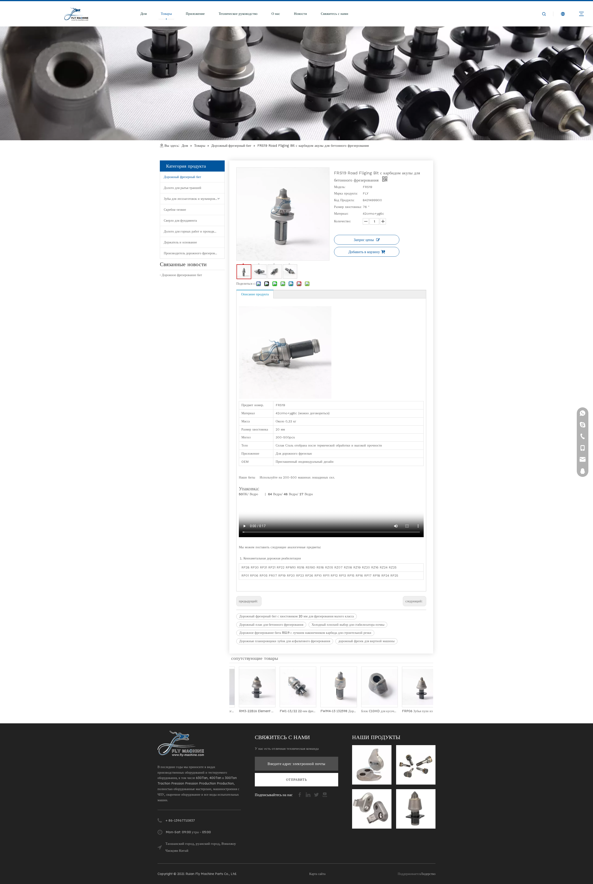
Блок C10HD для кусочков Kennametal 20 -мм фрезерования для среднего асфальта (372, 711)
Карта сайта (317, 874)
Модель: (339, 187)
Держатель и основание (180, 242)
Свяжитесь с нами (334, 13)
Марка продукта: (346, 193)
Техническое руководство (238, 13)
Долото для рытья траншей (182, 188)
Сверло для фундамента (180, 220)
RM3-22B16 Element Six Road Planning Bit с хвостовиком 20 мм (250, 711)
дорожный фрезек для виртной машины (366, 641)
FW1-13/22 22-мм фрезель (290, 711)
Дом (143, 13)
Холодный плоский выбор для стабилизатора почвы (348, 624)
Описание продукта (255, 294)
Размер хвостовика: (348, 207)
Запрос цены (364, 239)
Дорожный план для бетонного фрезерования (271, 624)
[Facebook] (300, 794)
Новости (300, 13)
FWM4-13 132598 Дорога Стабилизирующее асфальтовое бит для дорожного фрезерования (331, 711)
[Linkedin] (308, 794)
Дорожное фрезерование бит (182, 275)
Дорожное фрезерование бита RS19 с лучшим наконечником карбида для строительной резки (305, 633)
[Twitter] (317, 794)
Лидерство (428, 874)
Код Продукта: (344, 200)
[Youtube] (324, 794)
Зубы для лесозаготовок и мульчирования (193, 199)
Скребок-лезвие (175, 209)
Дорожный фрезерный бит (182, 177)
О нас (275, 13)
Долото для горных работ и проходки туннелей (194, 231)
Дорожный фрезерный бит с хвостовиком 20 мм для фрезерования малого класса (296, 616)
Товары (166, 13)
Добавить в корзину (364, 251)
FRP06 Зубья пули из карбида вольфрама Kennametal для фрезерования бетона (413, 711)
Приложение (195, 13)
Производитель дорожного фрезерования (192, 253)
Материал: (341, 213)
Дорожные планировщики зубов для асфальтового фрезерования (284, 641)
